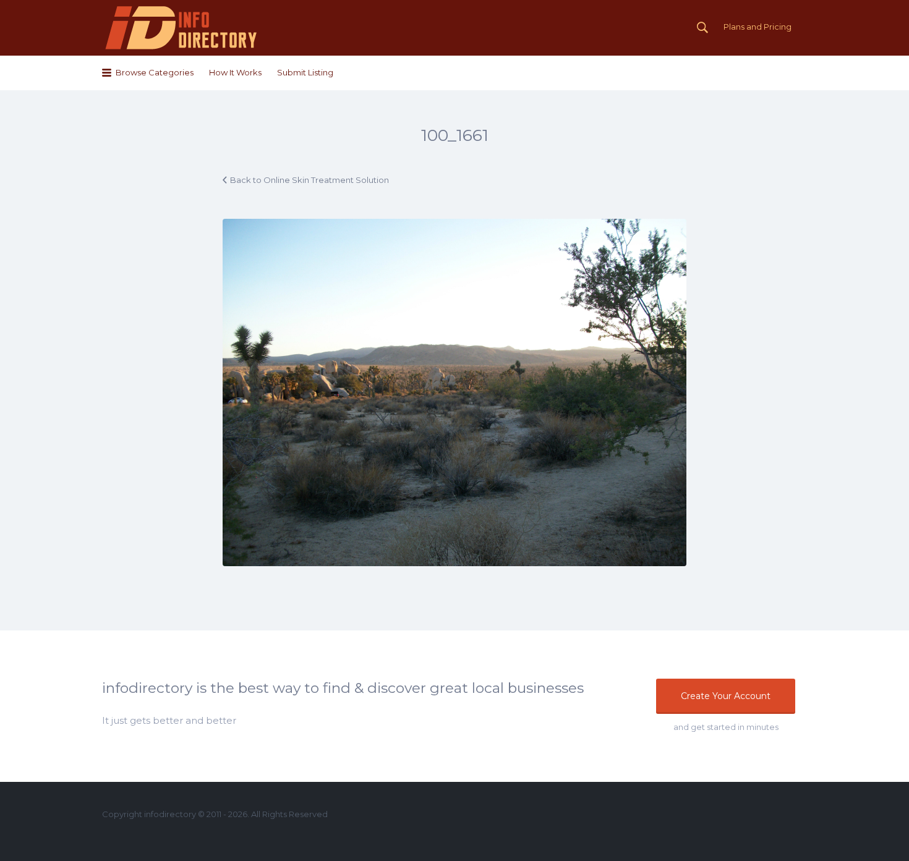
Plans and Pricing (757, 27)
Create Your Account (725, 696)
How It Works (235, 72)
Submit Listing (305, 72)
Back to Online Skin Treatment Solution (309, 180)
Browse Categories (155, 72)
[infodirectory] (181, 28)
